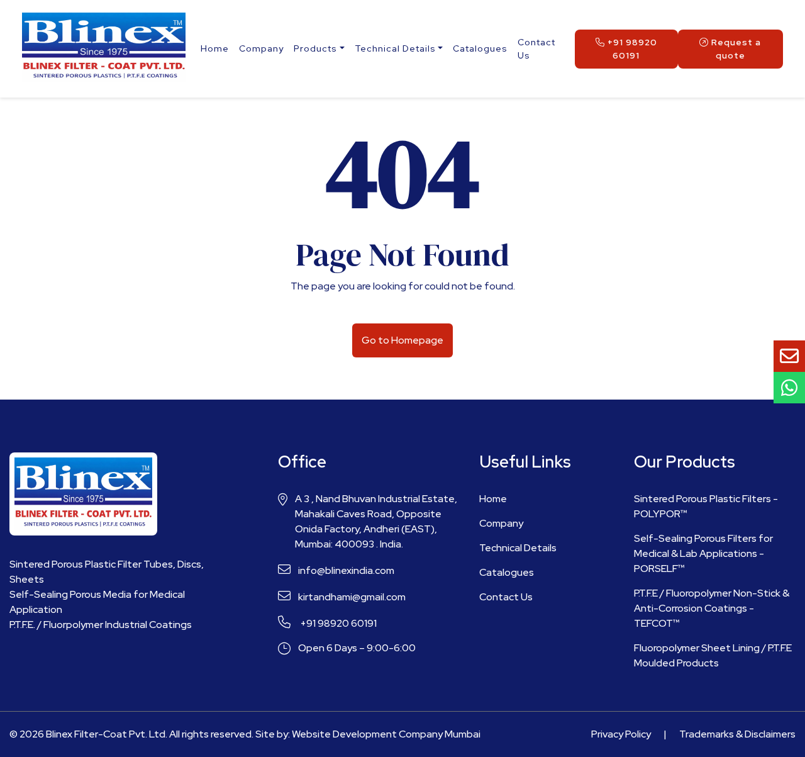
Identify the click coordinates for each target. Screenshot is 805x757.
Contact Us (536, 48)
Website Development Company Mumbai (386, 734)
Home (215, 48)
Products (315, 48)
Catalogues (480, 48)
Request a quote (735, 48)
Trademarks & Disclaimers (737, 734)
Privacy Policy (621, 734)
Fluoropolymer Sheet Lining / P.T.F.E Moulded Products (713, 655)
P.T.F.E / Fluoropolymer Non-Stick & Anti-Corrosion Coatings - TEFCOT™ (711, 608)
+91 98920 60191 (631, 48)
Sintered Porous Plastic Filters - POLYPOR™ (706, 506)
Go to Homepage (402, 340)
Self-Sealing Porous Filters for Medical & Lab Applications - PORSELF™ (703, 553)
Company (261, 48)
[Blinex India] (104, 49)
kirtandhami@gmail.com (352, 596)
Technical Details (395, 48)
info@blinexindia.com (346, 570)
